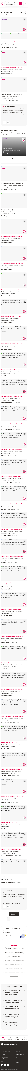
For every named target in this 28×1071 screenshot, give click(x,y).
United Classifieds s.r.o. (13, 1069)
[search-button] (20, 3)
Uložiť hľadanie (8, 936)
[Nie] (8, 122)
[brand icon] (2, 3)
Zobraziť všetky (14, 976)
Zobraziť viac (21, 114)
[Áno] (4, 122)
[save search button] (25, 12)
